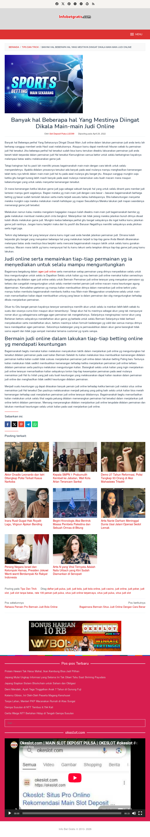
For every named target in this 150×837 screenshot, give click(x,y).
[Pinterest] (69, 4)
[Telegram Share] (28, 424)
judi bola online (91, 588)
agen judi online (47, 271)
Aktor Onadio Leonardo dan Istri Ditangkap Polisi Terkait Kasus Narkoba (24, 478)
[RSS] (93, 4)
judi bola (77, 588)
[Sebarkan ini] (8, 424)
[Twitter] (63, 4)
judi (69, 588)
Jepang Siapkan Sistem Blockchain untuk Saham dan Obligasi (40, 683)
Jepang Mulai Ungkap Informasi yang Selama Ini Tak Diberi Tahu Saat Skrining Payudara (55, 677)
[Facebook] (57, 4)
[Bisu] (134, 813)
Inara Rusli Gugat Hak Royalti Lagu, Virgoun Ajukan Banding (23, 522)
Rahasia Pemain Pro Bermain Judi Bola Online (31, 605)
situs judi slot (123, 593)
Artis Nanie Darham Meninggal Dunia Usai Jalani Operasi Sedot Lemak (121, 524)
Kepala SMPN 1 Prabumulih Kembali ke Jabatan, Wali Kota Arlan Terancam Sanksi (71, 478)
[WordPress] (87, 4)
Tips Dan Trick (28, 588)
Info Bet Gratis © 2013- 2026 (75, 829)
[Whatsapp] (35, 424)
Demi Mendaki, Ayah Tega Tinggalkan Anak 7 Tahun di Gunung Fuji (43, 689)
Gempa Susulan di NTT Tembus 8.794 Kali (29, 707)
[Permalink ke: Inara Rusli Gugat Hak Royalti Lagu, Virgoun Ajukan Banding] (27, 503)
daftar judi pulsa (56, 588)
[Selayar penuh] (140, 813)
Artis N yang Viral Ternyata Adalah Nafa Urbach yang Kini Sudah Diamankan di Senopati (74, 570)
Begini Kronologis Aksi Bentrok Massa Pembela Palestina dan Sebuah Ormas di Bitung (72, 524)
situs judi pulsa (105, 593)
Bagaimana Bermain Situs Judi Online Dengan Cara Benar (112, 605)
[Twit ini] (14, 424)
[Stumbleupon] (81, 4)
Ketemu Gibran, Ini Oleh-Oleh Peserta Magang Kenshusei (37, 695)
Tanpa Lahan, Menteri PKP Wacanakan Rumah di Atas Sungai (40, 701)
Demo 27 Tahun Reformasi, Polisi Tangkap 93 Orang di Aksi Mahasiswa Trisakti (121, 478)
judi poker (133, 588)
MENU (138, 34)
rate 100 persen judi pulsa (49, 593)
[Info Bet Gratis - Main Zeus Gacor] (74, 16)
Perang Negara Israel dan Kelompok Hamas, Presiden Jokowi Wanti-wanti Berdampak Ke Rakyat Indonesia (26, 572)
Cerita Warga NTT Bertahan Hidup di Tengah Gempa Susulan (39, 713)
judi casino (108, 588)
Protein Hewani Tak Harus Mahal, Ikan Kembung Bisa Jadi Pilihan (42, 671)
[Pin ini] (21, 424)
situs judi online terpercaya (80, 593)
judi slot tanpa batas (21, 593)
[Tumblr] (75, 4)
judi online (121, 588)
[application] (75, 777)
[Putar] (10, 813)
